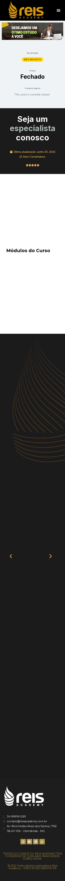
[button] (59, 10)
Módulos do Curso (28, 250)
